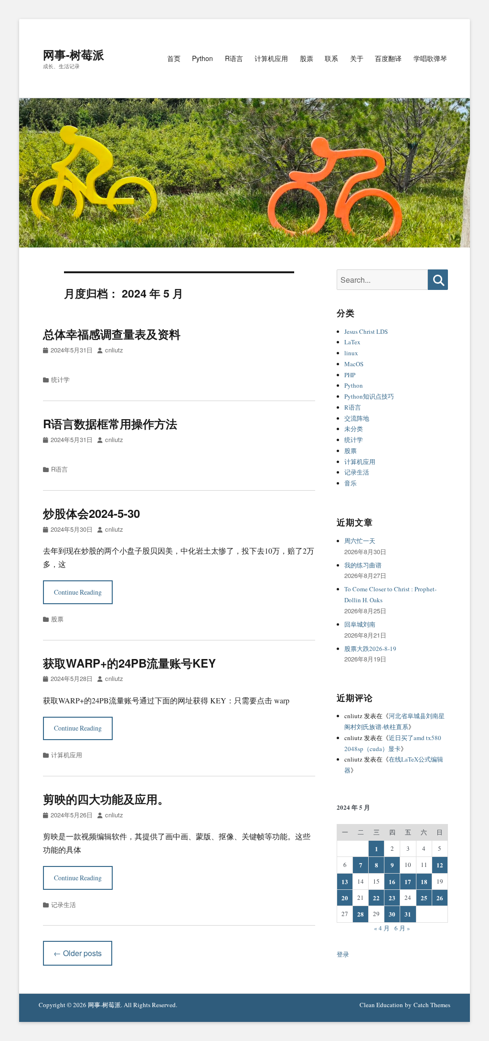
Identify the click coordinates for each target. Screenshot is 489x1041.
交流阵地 (356, 418)
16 (392, 881)
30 (392, 913)
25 (424, 897)
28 (360, 913)
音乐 (350, 483)
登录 (343, 954)
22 (376, 897)
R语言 (234, 58)
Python (202, 58)
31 (407, 913)
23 (392, 897)
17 (407, 881)
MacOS (353, 364)
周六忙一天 (359, 540)
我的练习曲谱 (363, 565)
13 (344, 881)
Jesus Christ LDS (366, 331)
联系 (331, 58)
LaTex (352, 342)
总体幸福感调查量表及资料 (112, 334)
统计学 (60, 379)
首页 (174, 58)
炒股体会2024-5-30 (91, 513)
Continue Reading (78, 592)
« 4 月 (382, 928)
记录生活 (63, 904)
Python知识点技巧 (369, 396)
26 (439, 897)
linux (351, 353)
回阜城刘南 (359, 624)
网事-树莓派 (73, 54)
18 (424, 881)
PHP (349, 375)
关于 (356, 58)
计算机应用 (271, 58)
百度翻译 (388, 58)
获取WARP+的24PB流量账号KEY (129, 663)
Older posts (77, 953)
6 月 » (402, 928)
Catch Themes (432, 1004)
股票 (306, 58)
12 (439, 864)
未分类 (353, 428)
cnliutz (114, 349)
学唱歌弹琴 (430, 58)
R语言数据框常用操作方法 (110, 423)
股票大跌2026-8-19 (370, 648)
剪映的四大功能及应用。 (106, 799)
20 (344, 897)
